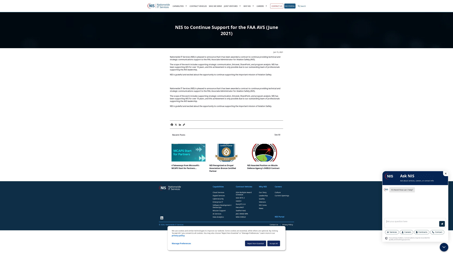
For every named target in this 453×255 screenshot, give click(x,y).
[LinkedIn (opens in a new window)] (161, 218)
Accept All (274, 243)
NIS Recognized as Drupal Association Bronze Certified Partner (222, 168)
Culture (278, 192)
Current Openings (282, 195)
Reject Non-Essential (255, 243)
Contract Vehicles (198, 6)
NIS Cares (263, 205)
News (261, 208)
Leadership (263, 195)
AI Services (217, 214)
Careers (260, 6)
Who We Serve (215, 6)
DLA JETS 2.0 (240, 204)
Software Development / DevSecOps (222, 206)
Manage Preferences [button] (181, 243)
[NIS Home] (170, 188)
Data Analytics (218, 217)
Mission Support (219, 210)
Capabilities (178, 6)
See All (278, 134)
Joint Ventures (231, 6)
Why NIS (247, 6)
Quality (262, 199)
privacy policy (178, 235)
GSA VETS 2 (240, 198)
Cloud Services (218, 192)
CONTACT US (277, 6)
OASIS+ (239, 201)
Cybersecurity (218, 199)
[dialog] (226, 238)
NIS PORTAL (290, 6)
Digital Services (219, 195)
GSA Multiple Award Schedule (244, 193)
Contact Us (274, 224)
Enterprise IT (218, 202)
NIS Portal (279, 216)
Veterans (262, 202)
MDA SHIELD (241, 217)
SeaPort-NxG (241, 210)
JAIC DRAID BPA (242, 214)
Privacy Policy (287, 224)
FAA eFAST (240, 207)
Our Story (262, 192)
